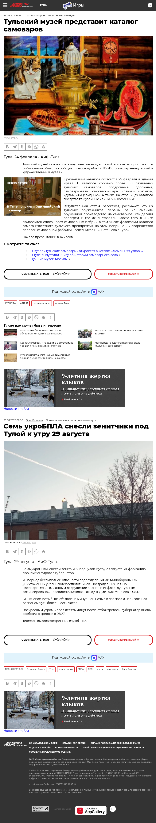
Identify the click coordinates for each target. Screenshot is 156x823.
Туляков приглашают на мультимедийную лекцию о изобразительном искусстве (45, 356)
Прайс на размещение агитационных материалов (113, 747)
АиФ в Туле (29, 542)
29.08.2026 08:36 (13, 420)
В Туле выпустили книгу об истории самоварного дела (74, 255)
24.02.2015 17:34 (12, 15)
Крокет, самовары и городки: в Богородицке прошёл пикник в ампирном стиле (46, 344)
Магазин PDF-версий (74, 743)
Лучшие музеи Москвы (49, 259)
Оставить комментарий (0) (123, 274)
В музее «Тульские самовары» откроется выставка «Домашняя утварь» (87, 251)
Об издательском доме (43, 743)
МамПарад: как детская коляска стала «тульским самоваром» (117, 344)
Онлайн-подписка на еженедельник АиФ (115, 743)
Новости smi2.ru (16, 409)
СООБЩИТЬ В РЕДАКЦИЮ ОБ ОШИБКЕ (50, 752)
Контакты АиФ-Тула (67, 747)
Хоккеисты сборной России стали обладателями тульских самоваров (41, 332)
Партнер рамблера (62, 809)
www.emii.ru (11, 137)
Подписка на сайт (40, 747)
